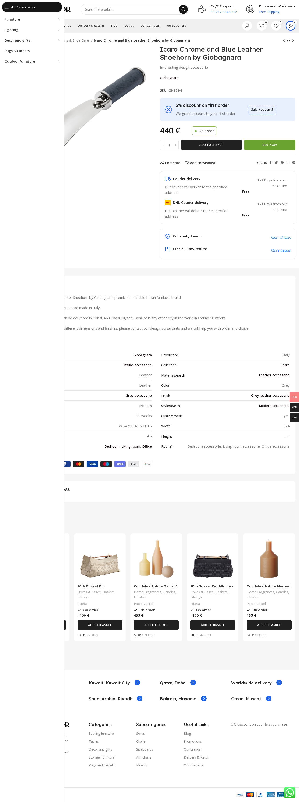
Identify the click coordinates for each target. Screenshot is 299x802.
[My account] (247, 25)
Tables (94, 741)
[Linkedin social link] (288, 162)
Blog (187, 733)
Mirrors (141, 765)
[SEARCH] (183, 9)
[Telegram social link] (294, 162)
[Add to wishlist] (119, 565)
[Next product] (293, 40)
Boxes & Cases (89, 592)
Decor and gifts (100, 749)
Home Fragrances (147, 592)
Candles (169, 592)
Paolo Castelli (144, 603)
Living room (130, 446)
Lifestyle (84, 597)
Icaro (285, 365)
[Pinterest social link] (282, 162)
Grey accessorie (139, 395)
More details (281, 250)
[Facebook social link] (270, 162)
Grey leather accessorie (270, 395)
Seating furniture (101, 733)
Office (147, 446)
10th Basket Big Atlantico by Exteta (212, 588)
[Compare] (119, 544)
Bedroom (112, 446)
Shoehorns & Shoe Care (70, 40)
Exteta (82, 603)
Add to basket (211, 145)
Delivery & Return (197, 757)
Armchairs (143, 757)
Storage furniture (101, 757)
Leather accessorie (274, 375)
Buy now (270, 145)
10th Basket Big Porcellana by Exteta (96, 588)
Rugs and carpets (102, 765)
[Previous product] (283, 40)
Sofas (140, 733)
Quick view (119, 555)
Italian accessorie (138, 365)
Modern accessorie (274, 405)
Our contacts (193, 765)
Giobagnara (169, 77)
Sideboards (144, 749)
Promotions (193, 741)
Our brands (192, 749)
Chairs (141, 741)
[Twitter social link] (276, 162)
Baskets (109, 592)
